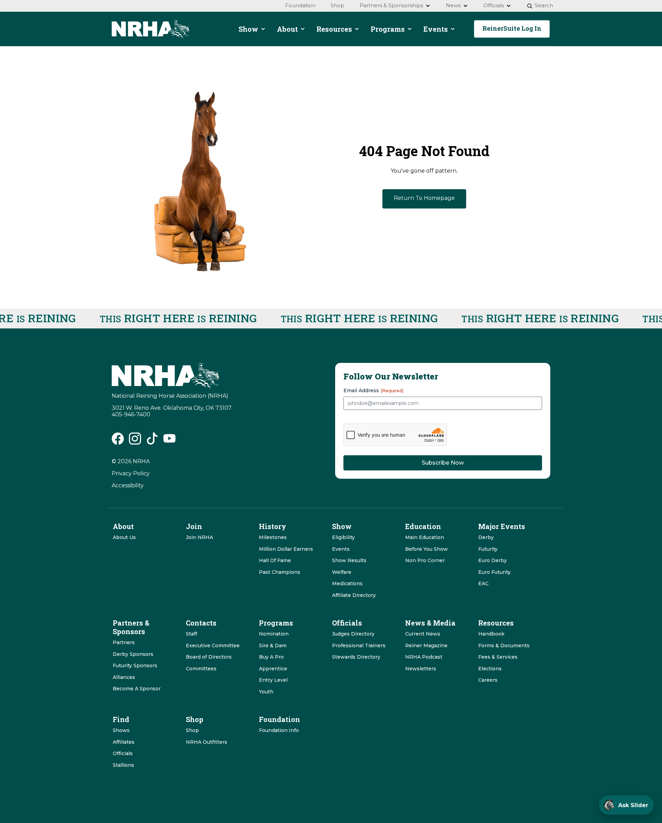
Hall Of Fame (275, 560)
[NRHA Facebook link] (118, 441)
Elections (490, 668)
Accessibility (128, 485)
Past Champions (279, 572)
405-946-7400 (131, 414)
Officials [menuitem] (493, 5)
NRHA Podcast (423, 657)
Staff (191, 634)
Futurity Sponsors (135, 665)
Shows (121, 730)
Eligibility (343, 537)
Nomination (274, 634)
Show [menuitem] (248, 28)
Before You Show (426, 549)
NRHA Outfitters (206, 742)
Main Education (424, 537)
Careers (488, 680)
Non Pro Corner (425, 560)
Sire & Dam (273, 645)
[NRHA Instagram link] (135, 441)
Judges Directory (353, 634)
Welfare (341, 572)
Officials (123, 753)
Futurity (488, 549)
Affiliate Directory (354, 595)
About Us (124, 537)
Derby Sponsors (133, 654)
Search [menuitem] (544, 5)
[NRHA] (150, 29)
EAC (483, 583)
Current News (422, 634)
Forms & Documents (504, 645)
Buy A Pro (271, 657)
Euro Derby (492, 560)
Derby (486, 537)
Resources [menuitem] (334, 28)
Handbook (491, 634)
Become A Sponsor (137, 688)
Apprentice (273, 668)
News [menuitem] (453, 5)
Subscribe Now (443, 462)
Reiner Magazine (426, 645)
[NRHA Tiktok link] (152, 441)
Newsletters (420, 668)
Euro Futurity (494, 572)
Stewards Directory (356, 657)
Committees (201, 668)
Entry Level (273, 680)
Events (341, 549)
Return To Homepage (424, 198)
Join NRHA (199, 537)
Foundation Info (279, 730)
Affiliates (123, 742)
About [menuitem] (287, 28)
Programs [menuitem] (388, 28)
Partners (124, 642)
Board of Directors (209, 657)
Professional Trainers (358, 645)
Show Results (349, 560)
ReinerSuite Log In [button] (511, 28)
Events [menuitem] (435, 28)
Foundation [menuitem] (300, 5)
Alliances (124, 677)
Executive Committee (213, 645)
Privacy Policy (131, 473)
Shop (192, 730)
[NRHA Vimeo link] (169, 441)
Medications (347, 583)
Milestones (273, 537)
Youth (266, 692)
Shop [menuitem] (337, 5)
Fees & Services (498, 657)
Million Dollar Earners (286, 549)
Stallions (123, 765)
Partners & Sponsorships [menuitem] (391, 5)
